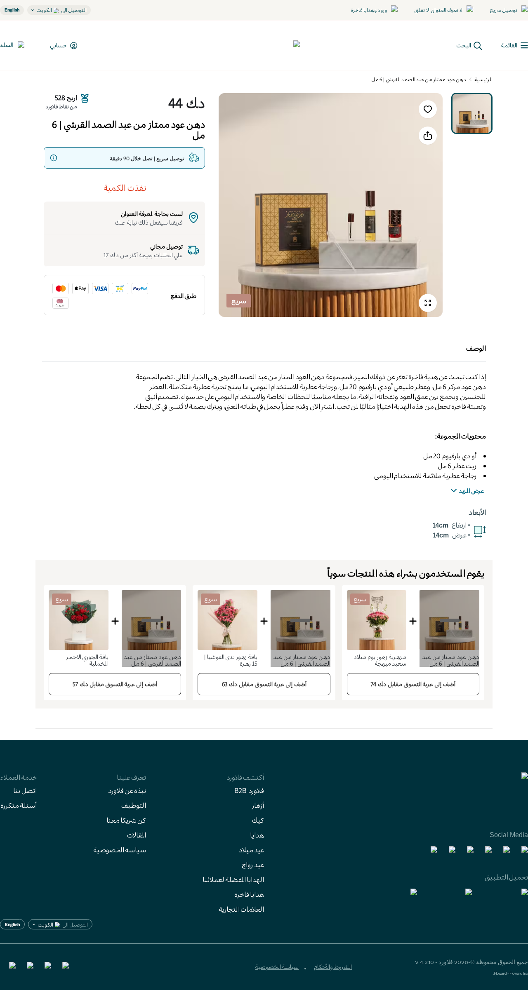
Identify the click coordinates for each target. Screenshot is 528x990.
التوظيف (133, 805)
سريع (238, 300)
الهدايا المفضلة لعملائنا (233, 879)
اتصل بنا (25, 790)
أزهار (258, 805)
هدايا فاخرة (249, 894)
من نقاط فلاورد (61, 106)
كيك (258, 820)
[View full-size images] (428, 303)
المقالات (136, 834)
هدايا (257, 834)
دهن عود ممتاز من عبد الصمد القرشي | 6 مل (418, 79)
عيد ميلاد (251, 849)
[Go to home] (269, 45)
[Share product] (428, 136)
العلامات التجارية (241, 909)
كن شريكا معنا (126, 820)
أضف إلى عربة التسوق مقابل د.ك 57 (115, 684)
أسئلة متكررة (18, 805)
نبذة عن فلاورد (127, 790)
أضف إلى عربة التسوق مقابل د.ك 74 (413, 684)
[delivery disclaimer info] (54, 158)
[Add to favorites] (428, 109)
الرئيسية (483, 79)
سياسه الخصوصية (119, 849)
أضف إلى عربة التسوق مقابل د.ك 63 (264, 684)
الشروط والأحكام (333, 967)
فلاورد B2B (249, 790)
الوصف (476, 348)
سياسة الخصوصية (277, 967)
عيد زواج (253, 864)
